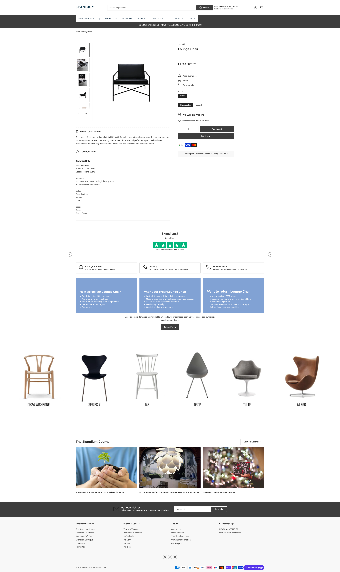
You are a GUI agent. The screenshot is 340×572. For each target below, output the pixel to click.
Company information (181, 540)
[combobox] (160, 7)
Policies (127, 547)
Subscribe (219, 509)
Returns (127, 543)
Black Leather (185, 105)
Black (182, 96)
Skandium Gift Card (84, 536)
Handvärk (181, 44)
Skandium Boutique (84, 540)
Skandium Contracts (85, 533)
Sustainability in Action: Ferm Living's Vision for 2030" (100, 492)
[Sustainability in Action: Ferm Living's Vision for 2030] (106, 467)
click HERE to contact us (230, 533)
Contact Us (176, 529)
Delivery (127, 540)
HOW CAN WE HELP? (228, 529)
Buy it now (206, 136)
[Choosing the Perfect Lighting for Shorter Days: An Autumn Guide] (170, 467)
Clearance (80, 543)
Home (78, 32)
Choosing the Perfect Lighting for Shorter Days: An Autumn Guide (169, 492)
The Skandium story (180, 536)
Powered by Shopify (98, 567)
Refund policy (129, 536)
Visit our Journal (251, 442)
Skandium (86, 567)
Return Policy (170, 327)
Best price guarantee (133, 533)
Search (206, 7)
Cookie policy (177, 543)
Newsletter (80, 547)
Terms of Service (131, 529)
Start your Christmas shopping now (219, 492)
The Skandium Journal (85, 529)
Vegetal (199, 105)
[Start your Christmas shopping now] (233, 467)
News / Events (177, 533)
